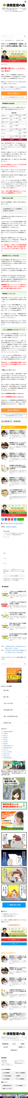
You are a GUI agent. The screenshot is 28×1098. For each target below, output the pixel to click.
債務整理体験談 (5, 1043)
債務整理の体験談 (8, 523)
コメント (6, 537)
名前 (4, 553)
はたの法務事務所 (6, 1072)
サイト (4, 563)
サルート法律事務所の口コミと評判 (14, 97)
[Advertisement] (14, 24)
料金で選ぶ (6, 1047)
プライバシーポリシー (6, 1063)
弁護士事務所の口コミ (8, 745)
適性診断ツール (22, 1047)
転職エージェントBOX (7, 1088)
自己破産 (5, 741)
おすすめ (14, 1043)
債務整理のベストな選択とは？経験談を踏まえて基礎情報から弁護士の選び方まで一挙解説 (17, 432)
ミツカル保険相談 (19, 1085)
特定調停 (5, 737)
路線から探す (6, 755)
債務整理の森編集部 (11, 526)
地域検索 (22, 1043)
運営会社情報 (4, 1060)
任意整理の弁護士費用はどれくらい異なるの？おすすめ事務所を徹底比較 (17, 467)
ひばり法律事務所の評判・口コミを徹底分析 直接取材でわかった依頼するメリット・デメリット (17, 1015)
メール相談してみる (14, 943)
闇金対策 (5, 743)
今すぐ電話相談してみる (14, 60)
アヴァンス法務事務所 (20, 1078)
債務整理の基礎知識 (8, 731)
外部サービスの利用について (7, 1064)
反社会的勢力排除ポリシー (20, 1063)
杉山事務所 (18, 1075)
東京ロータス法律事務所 (20, 1072)
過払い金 (5, 735)
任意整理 (5, 733)
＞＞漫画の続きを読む (14, 905)
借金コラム (6, 749)
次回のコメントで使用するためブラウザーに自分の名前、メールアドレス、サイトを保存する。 (13, 571)
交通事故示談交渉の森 (7, 1085)
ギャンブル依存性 (7, 751)
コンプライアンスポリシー (20, 1060)
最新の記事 (17, 421)
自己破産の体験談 (18, 523)
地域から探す (6, 753)
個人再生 (5, 739)
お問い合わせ (4, 1061)
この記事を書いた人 (7, 421)
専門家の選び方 (14, 1050)
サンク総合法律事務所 (7, 1075)
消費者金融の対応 (7, 747)
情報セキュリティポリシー (20, 1061)
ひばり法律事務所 (6, 1078)
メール (4, 558)
